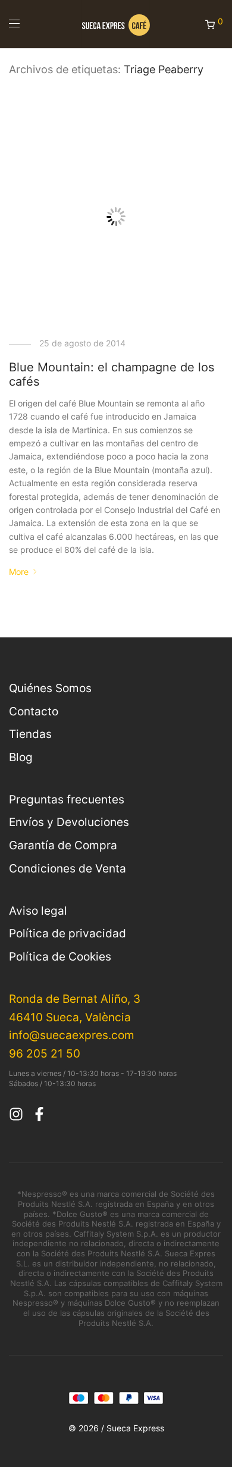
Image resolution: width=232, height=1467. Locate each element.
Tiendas (30, 734)
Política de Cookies (60, 956)
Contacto (33, 711)
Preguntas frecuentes (66, 799)
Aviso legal (38, 910)
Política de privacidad (67, 933)
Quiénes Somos (50, 688)
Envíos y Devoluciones (69, 822)
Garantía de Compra (63, 845)
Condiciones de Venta (67, 868)
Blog (21, 757)
